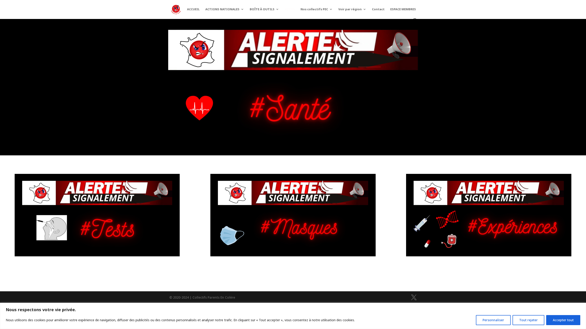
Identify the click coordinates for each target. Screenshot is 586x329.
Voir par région (350, 9)
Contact (378, 9)
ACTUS (290, 9)
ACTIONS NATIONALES (222, 9)
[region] (293, 316)
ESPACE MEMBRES (403, 9)
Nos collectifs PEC (314, 9)
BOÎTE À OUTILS (262, 9)
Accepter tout (563, 320)
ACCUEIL (193, 9)
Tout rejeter (528, 320)
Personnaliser (493, 320)
